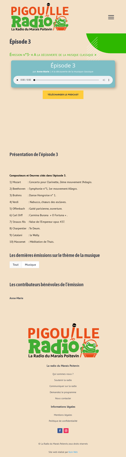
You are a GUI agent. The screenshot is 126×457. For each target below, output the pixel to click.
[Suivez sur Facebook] (59, 430)
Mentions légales (63, 414)
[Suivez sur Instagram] (66, 430)
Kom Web (73, 452)
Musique (30, 264)
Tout (16, 264)
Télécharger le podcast (63, 94)
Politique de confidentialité (63, 420)
